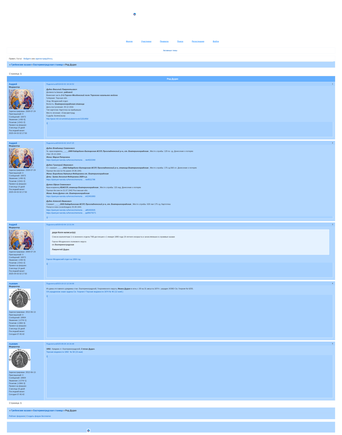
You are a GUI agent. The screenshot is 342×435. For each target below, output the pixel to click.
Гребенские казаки (21, 64)
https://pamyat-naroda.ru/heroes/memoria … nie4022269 (70, 160)
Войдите (27, 59)
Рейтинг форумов (17, 416)
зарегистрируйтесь (44, 59)
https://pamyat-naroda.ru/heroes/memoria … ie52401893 (70, 196)
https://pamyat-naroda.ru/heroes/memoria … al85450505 (70, 210)
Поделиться (51, 84)
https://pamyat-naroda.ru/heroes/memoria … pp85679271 (71, 213)
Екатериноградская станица (48, 64)
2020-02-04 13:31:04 (65, 225)
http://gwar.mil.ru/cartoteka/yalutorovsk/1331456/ (67, 119)
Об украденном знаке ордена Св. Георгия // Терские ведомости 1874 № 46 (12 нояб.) (84, 292)
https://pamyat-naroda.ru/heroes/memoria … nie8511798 (70, 179)
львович (13, 283)
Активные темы (170, 50)
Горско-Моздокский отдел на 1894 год (63, 259)
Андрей (13, 84)
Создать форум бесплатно (39, 416)
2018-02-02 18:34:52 (65, 84)
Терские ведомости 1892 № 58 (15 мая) (64, 352)
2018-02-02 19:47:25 (65, 143)
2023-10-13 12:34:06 (65, 284)
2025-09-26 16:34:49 (65, 344)
